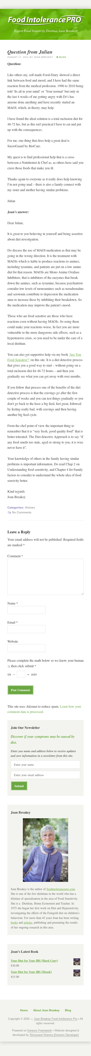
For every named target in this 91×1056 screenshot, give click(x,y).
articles (28, 922)
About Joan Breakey (46, 1010)
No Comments (21, 512)
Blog (68, 1010)
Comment (15, 556)
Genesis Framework (39, 1030)
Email (12, 622)
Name (12, 603)
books (14, 922)
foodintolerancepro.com (61, 889)
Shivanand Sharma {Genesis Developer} (54, 1035)
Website (12, 641)
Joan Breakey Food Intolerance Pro (46, 20)
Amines (30, 507)
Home (24, 1010)
